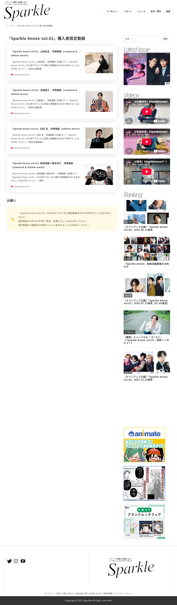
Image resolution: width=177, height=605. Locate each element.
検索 (165, 38)
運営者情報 (108, 593)
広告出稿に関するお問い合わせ (88, 593)
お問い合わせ (68, 593)
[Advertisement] (147, 404)
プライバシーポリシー (123, 593)
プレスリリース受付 (52, 593)
